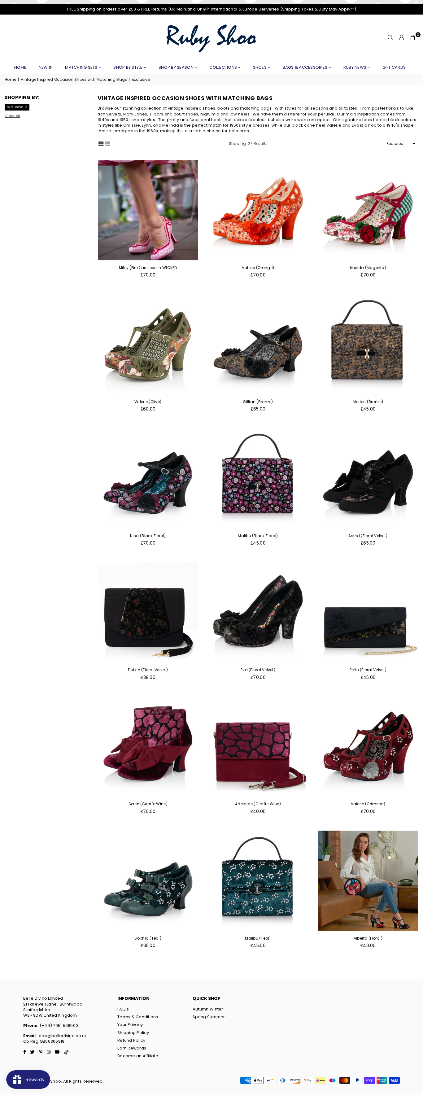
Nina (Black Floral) (148, 535)
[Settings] (401, 37)
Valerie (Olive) (147, 401)
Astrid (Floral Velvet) (367, 535)
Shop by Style (128, 67)
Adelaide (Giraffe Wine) (258, 803)
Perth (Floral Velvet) (368, 669)
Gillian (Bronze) (258, 401)
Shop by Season (176, 67)
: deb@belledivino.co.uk (61, 1036)
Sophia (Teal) (147, 938)
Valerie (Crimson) (368, 803)
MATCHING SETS (81, 67)
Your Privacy (130, 1025)
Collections (223, 67)
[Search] (390, 37)
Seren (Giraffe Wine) (148, 803)
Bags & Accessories (306, 67)
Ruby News (355, 67)
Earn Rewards (131, 1048)
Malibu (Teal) (258, 938)
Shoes (260, 67)
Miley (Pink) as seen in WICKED (148, 267)
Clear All (12, 116)
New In (46, 67)
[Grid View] (101, 143)
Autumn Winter (208, 1009)
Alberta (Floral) (368, 938)
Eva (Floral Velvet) (258, 669)
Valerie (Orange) (258, 267)
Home (20, 67)
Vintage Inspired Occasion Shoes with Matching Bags (74, 79)
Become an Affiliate (137, 1056)
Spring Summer (209, 1017)
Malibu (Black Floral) (258, 535)
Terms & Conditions (137, 1017)
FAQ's (123, 1009)
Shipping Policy (133, 1033)
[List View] (107, 143)
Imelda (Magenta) (368, 267)
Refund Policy (131, 1040)
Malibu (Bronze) (368, 401)
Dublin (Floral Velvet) (148, 669)
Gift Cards (394, 67)
